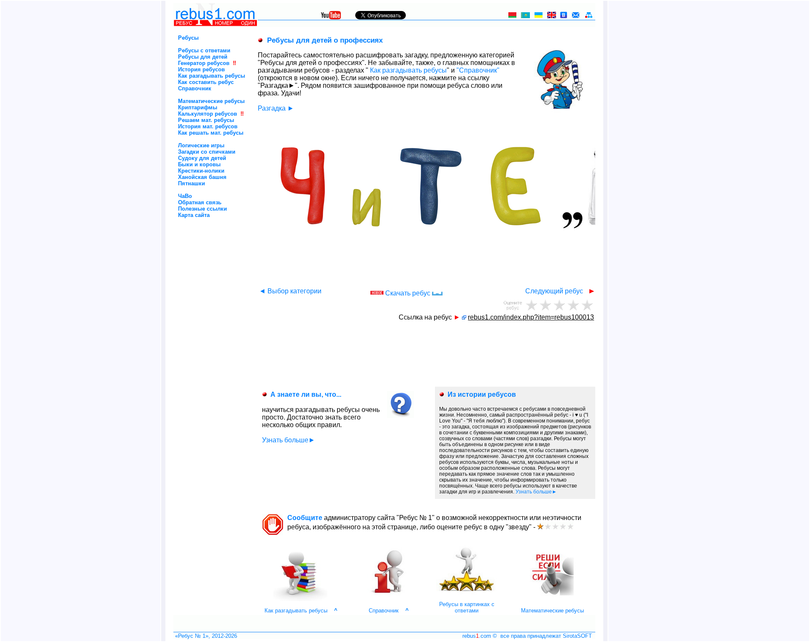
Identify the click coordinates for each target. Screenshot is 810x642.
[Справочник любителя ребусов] (388, 599)
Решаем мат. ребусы (206, 120)
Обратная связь (200, 202)
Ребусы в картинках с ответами (466, 607)
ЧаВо (185, 196)
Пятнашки (191, 183)
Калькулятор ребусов (207, 114)
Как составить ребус (206, 82)
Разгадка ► (276, 108)
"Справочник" (478, 70)
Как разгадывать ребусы (211, 76)
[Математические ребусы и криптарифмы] (552, 599)
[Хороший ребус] (573, 304)
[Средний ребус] (559, 304)
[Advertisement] (201, 254)
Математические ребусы (211, 101)
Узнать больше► (288, 440)
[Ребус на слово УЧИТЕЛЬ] (464, 317)
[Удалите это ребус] (531, 304)
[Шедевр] (587, 304)
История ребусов (201, 69)
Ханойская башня (202, 177)
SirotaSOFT (577, 636)
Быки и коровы (199, 164)
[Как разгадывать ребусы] (300, 599)
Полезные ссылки (202, 209)
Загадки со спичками (207, 152)
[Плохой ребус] (545, 304)
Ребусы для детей (203, 57)
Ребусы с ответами (204, 50)
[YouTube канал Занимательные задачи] (331, 17)
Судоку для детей (202, 158)
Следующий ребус (555, 291)
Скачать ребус (408, 293)
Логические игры (201, 145)
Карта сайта (194, 215)
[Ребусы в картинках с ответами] (466, 599)
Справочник (195, 88)
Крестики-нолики (201, 171)
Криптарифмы (198, 107)
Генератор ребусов (204, 63)
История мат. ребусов (208, 126)
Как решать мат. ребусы (211, 133)
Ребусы (188, 38)
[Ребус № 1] (215, 24)
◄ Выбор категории (290, 291)
